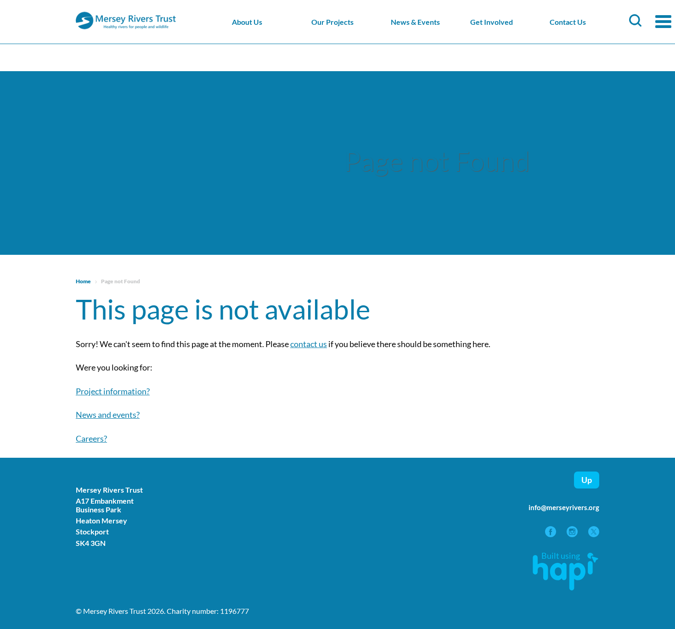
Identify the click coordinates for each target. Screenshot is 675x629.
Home (83, 281)
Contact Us (568, 21)
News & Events (415, 21)
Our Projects (332, 21)
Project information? (113, 391)
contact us (308, 344)
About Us (247, 21)
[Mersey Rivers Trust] (154, 28)
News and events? (108, 415)
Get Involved (491, 21)
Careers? (91, 438)
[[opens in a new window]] (551, 534)
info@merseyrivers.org (564, 507)
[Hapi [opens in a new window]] (565, 587)
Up (586, 480)
